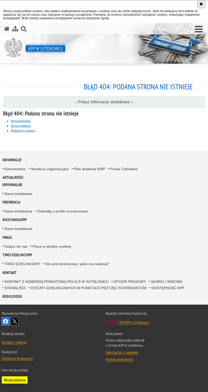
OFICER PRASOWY (130, 282)
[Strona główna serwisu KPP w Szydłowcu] (7, 29)
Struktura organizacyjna (50, 169)
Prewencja (11, 202)
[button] (199, 29)
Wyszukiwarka (20, 121)
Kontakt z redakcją (14, 342)
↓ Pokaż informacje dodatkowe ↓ (104, 102)
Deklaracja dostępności (17, 358)
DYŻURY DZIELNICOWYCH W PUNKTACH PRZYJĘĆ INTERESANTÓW (89, 288)
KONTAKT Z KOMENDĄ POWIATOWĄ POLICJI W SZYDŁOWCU (57, 282)
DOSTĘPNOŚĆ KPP (168, 288)
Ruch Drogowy (15, 219)
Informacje (12, 160)
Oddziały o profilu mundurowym (63, 211)
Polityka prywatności (119, 359)
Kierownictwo (15, 169)
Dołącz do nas (16, 246)
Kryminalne (12, 184)
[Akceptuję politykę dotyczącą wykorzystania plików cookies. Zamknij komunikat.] (201, 4)
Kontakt (9, 272)
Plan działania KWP (89, 169)
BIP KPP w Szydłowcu (134, 322)
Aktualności (13, 177)
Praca (7, 237)
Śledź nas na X (15, 321)
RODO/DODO (12, 296)
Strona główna (21, 126)
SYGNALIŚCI (15, 288)
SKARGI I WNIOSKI (166, 282)
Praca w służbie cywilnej (51, 246)
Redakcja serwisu (23, 130)
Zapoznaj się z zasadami (122, 352)
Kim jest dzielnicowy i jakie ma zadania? (77, 264)
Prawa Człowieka (123, 169)
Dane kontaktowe (18, 194)
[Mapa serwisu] (15, 29)
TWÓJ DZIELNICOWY (17, 255)
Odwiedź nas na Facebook (6, 321)
